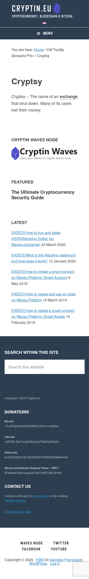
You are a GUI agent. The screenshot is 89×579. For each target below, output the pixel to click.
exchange (69, 96)
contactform (42, 496)
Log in (55, 563)
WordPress (38, 563)
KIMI (39, 559)
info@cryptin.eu (15, 500)
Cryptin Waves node (18, 512)
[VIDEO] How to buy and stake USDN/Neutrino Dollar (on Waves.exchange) (35, 238)
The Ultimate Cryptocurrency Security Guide (42, 194)
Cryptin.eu (44, 10)
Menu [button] (48, 33)
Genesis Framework (66, 559)
